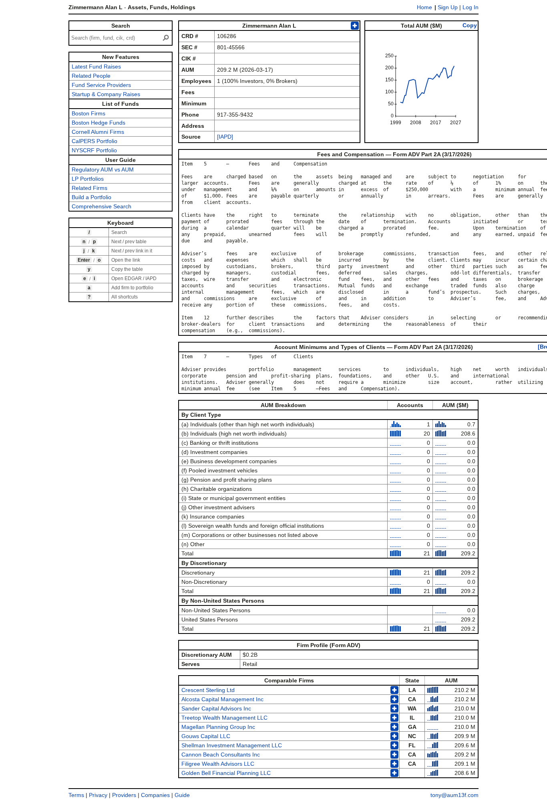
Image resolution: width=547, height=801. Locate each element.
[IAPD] (225, 136)
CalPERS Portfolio (94, 141)
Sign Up (448, 7)
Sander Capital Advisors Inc (216, 708)
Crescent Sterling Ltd (208, 690)
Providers (124, 795)
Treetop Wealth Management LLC (224, 717)
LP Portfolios (88, 179)
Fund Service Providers (101, 85)
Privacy (98, 795)
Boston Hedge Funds (98, 122)
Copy (470, 25)
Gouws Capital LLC (205, 736)
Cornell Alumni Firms (98, 132)
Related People (91, 76)
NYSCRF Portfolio (94, 150)
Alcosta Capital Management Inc (222, 699)
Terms (76, 795)
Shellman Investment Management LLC (231, 745)
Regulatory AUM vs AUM (103, 169)
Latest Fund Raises (96, 66)
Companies (155, 795)
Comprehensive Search (101, 206)
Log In (471, 7)
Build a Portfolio (91, 197)
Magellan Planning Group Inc (218, 727)
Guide (182, 795)
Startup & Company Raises (106, 94)
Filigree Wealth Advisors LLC (217, 764)
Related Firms (89, 188)
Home (424, 7)
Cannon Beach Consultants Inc (220, 754)
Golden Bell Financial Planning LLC (226, 773)
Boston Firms (88, 113)
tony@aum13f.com (454, 795)
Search (120, 25)
